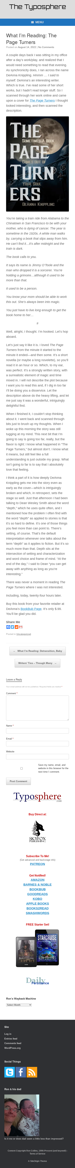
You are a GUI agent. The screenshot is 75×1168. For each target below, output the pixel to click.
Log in (7, 1034)
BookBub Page (31, 609)
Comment (11, 693)
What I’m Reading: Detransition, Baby (37, 650)
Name (10, 725)
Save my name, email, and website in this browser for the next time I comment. (53, 768)
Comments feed (12, 1043)
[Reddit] (16, 627)
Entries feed (10, 1038)
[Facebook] (8, 627)
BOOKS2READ (38, 908)
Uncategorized (23, 634)
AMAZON (37, 880)
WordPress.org (12, 1048)
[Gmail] (20, 627)
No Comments (46, 47)
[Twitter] (12, 627)
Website (10, 751)
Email (9, 738)
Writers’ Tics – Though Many (37, 663)
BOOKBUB (37, 889)
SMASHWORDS (37, 913)
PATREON (37, 864)
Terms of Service (37, 1154)
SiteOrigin (35, 1161)
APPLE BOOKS (37, 903)
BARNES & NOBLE (37, 884)
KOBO (37, 899)
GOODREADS (37, 894)
